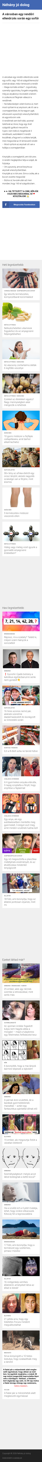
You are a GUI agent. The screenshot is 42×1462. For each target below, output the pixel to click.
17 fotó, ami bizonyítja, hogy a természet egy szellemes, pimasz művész (19, 1248)
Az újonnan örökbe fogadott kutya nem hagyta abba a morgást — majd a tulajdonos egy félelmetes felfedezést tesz (20, 1030)
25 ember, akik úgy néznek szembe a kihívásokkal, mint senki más (18, 992)
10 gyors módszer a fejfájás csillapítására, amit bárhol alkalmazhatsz (18, 439)
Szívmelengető (10, 1023)
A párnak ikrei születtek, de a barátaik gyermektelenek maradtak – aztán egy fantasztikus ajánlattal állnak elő (20, 1104)
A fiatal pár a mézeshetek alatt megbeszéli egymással (20, 1394)
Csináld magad (10, 291)
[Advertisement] (21, 48)
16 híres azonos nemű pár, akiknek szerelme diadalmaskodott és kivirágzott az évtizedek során (19, 715)
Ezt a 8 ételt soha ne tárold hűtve (21, 751)
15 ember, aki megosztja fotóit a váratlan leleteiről (20, 1141)
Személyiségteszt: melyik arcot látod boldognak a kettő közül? (20, 1175)
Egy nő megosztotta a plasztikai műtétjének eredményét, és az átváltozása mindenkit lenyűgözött (20, 863)
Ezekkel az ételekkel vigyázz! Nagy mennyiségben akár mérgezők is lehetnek (19, 402)
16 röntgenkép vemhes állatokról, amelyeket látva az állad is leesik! (19, 1285)
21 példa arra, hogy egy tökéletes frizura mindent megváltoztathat (17, 1322)
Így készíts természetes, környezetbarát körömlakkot (18, 295)
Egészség (20, 362)
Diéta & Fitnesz (10, 325)
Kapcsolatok (9, 470)
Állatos (7, 1279)
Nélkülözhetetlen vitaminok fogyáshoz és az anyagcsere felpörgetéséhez (18, 331)
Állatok (7, 896)
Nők (5, 1062)
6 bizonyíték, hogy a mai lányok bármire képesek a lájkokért (20, 1067)
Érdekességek (9, 634)
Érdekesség (15, 986)
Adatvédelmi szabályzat (12, 1458)
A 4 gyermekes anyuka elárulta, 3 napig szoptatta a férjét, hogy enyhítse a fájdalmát (20, 785)
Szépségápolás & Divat (26, 291)
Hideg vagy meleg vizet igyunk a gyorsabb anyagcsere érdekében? (20, 550)
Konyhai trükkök (11, 748)
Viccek (6, 1390)
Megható (7, 1353)
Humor (23, 986)
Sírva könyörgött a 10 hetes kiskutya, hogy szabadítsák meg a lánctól (20, 1359)
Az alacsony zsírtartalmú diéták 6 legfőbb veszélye (20, 366)
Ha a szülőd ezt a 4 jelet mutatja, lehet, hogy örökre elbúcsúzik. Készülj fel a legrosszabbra (21, 1211)
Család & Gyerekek (11, 779)
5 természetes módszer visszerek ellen (16, 514)
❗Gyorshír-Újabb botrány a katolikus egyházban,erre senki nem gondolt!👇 (20, 677)
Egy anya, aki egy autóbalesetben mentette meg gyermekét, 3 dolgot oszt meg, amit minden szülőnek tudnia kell (21, 823)
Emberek (7, 671)
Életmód (7, 1136)
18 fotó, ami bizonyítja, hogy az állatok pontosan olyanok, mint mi (20, 902)
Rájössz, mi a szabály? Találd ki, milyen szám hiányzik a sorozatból (20, 640)
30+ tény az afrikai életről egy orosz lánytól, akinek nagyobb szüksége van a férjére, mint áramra (19, 477)
